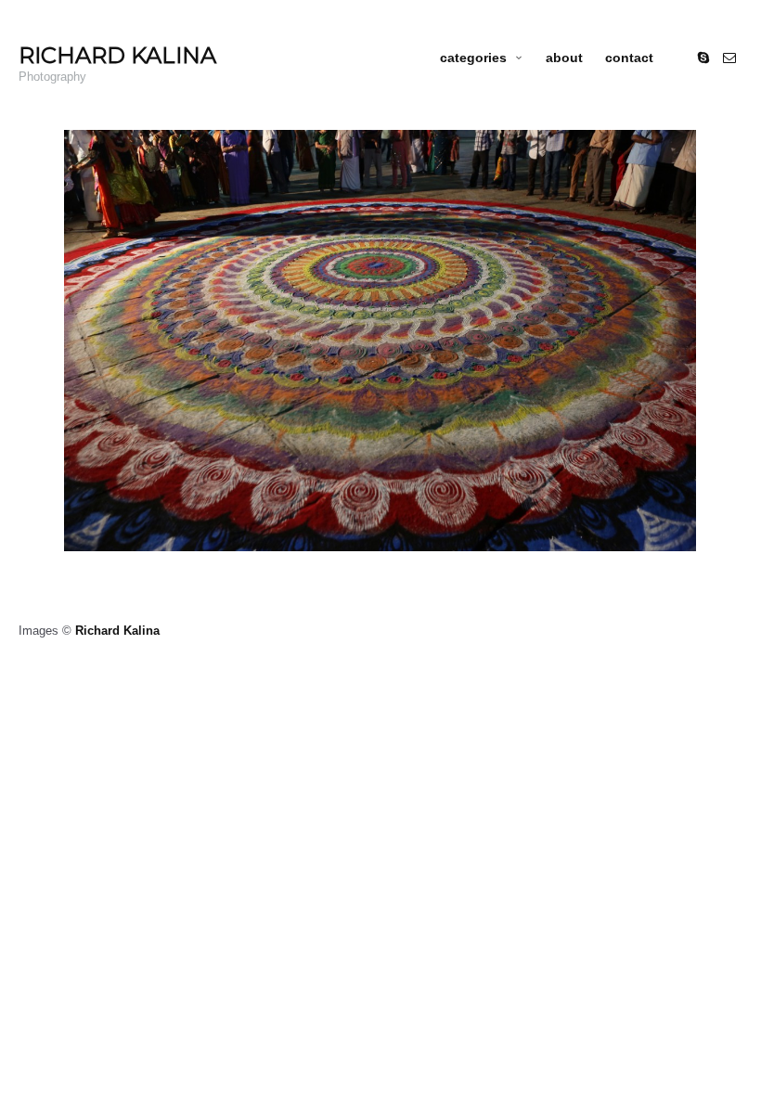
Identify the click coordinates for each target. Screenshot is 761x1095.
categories (473, 57)
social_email (729, 58)
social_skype (703, 58)
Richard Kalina (117, 631)
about (564, 57)
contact (629, 57)
